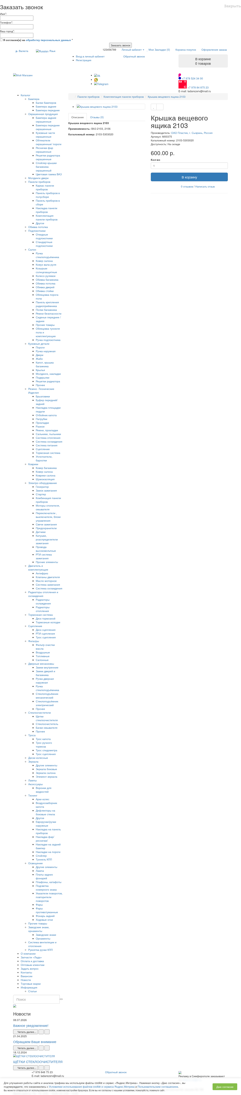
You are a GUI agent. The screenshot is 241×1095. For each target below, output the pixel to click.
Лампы (32, 780)
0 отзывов (187, 186)
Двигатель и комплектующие (38, 567)
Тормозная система (48, 453)
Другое (40, 223)
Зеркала (33, 761)
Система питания (46, 445)
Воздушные (43, 652)
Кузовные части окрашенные (45, 134)
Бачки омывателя (46, 727)
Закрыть (232, 6)
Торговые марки (31, 983)
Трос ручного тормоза (44, 744)
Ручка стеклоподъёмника (47, 255)
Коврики (33, 464)
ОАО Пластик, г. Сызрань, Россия (192, 133)
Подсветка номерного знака (46, 887)
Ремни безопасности (48, 313)
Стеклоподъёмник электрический (47, 703)
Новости (26, 980)
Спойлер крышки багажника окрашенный (46, 166)
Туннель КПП (44, 859)
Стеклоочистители (39, 712)
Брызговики (43, 396)
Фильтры (33, 641)
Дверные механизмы (41, 663)
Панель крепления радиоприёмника (47, 304)
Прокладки (42, 422)
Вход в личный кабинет (90, 56)
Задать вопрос (30, 968)
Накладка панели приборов (46, 210)
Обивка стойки (45, 291)
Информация (29, 987)
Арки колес (42, 799)
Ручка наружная (46, 351)
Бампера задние (46, 106)
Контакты (26, 972)
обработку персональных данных (48, 40)
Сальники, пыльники (48, 434)
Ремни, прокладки (47, 430)
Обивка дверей (45, 287)
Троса (32, 735)
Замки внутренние (47, 667)
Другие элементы (46, 765)
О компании (28, 953)
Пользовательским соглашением (158, 1086)
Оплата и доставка (32, 961)
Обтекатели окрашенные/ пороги (48, 142)
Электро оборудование (42, 483)
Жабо (39, 358)
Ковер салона (44, 261)
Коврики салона (45, 475)
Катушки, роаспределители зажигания (47, 539)
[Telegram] (101, 83)
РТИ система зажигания (44, 556)
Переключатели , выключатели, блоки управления (48, 516)
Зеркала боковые (46, 769)
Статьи (32, 991)
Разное (40, 426)
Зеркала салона (46, 773)
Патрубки (41, 419)
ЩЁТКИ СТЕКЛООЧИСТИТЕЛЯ (38, 1061)
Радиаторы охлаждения (43, 601)
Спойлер (41, 855)
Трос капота (43, 739)
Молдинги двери (38, 178)
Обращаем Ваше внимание (34, 1041)
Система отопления (48, 438)
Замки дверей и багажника (45, 673)
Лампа (40, 870)
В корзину (189, 176)
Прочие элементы (47, 562)
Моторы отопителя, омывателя (48, 507)
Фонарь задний (45, 916)
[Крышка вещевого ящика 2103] (110, 106)
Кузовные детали (38, 343)
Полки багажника (46, 310)
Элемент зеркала (46, 776)
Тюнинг (32, 795)
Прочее (40, 385)
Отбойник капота (46, 415)
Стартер (41, 494)
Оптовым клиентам (32, 965)
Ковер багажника (46, 468)
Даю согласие (224, 1087)
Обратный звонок (134, 56)
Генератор (42, 486)
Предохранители (46, 528)
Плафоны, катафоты (48, 882)
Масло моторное (46, 581)
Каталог (25, 95)
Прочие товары (45, 325)
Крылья (40, 370)
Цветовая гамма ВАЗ (49, 174)
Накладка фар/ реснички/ (45, 838)
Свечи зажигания (46, 524)
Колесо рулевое (46, 276)
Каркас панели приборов (45, 187)
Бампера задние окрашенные (46, 119)
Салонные (42, 660)
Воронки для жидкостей (43, 789)
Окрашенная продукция (43, 114)
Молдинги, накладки (48, 374)
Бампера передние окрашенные (48, 127)
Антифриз (42, 573)
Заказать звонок (120, 45)
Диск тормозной (45, 618)
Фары (39, 904)
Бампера (33, 99)
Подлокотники (37, 230)
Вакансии (26, 976)
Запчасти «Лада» (31, 957)
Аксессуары (35, 784)
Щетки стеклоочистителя (47, 718)
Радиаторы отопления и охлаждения (43, 594)
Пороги (40, 347)
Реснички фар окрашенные (44, 149)
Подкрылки (42, 377)
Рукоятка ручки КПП (40, 950)
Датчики (41, 532)
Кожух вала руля (46, 264)
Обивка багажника (47, 279)
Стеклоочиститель (47, 724)
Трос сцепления (46, 637)
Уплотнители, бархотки (44, 458)
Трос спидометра (46, 750)
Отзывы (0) (97, 117)
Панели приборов (39, 182)
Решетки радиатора (48, 381)
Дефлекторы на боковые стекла (45, 812)
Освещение (35, 863)
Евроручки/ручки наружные (46, 823)
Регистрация (83, 60)
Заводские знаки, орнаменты (38, 929)
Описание (77, 117)
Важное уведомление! (30, 1025)
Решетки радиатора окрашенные (48, 157)
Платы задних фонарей (44, 876)
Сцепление (43, 449)
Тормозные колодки (48, 622)
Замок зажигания (46, 490)
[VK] (97, 75)
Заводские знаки (46, 935)
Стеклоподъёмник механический (47, 695)
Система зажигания (48, 584)
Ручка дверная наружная (45, 680)
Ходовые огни (44, 919)
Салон (32, 249)
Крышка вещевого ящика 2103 (166, 96)
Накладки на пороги (48, 852)
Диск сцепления (46, 630)
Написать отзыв (205, 186)
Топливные (43, 656)
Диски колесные (38, 758)
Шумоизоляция (45, 479)
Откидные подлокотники (44, 236)
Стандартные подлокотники (44, 244)
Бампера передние (48, 110)
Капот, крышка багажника (45, 364)
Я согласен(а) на (37, 40)
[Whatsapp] (96, 79)
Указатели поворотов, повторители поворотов (49, 897)
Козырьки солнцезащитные (46, 270)
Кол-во (155, 160)
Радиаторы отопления (43, 609)
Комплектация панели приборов (46, 217)
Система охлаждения (49, 441)
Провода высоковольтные (46, 548)
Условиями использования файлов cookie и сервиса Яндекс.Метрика (92, 1086)
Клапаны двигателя (48, 577)
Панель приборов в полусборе (48, 195)
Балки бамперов (46, 102)
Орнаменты (43, 938)
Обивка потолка (38, 227)
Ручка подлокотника (48, 340)
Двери (39, 355)
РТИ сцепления (45, 633)
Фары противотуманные (47, 910)
